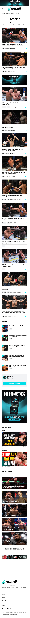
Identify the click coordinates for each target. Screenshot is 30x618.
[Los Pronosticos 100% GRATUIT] (14, 3)
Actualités (8, 13)
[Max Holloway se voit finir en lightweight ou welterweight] (14, 279)
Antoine (12, 13)
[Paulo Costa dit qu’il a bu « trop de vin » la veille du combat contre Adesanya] (14, 163)
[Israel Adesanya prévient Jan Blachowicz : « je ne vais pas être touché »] (14, 59)
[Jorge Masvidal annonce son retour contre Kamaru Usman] (14, 187)
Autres (3, 597)
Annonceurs (16, 612)
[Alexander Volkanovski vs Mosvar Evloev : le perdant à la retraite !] (5, 358)
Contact (3, 612)
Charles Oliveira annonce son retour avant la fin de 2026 (17, 346)
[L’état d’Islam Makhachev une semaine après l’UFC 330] (5, 338)
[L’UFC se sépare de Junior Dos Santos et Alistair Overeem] (14, 94)
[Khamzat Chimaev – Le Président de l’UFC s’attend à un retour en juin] (14, 140)
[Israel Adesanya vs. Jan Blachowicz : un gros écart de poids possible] (14, 117)
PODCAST (4, 600)
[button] (2, 8)
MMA (3, 48)
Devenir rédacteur (22, 612)
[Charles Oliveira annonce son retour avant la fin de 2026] (5, 348)
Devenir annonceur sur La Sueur (14, 549)
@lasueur (10, 377)
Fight (11, 328)
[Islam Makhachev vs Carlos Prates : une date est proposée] (5, 328)
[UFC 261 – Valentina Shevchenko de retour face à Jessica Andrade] (14, 256)
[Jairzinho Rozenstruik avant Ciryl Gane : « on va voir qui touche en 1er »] (14, 233)
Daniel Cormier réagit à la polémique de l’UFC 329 (17, 366)
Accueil (3, 13)
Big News (4, 107)
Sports (3, 594)
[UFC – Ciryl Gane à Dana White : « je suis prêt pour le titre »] (14, 210)
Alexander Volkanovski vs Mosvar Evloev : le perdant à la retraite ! (17, 356)
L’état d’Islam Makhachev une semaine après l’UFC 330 (18, 336)
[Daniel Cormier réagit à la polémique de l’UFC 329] (5, 368)
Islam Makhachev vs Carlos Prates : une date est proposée (17, 326)
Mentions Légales (9, 612)
